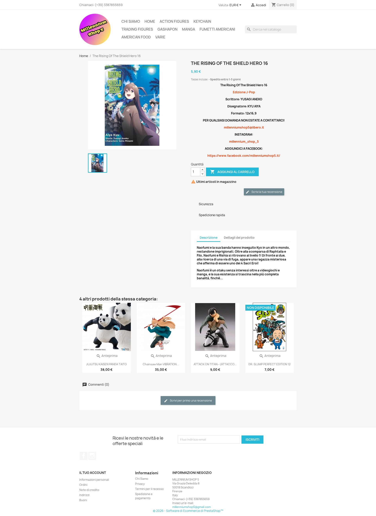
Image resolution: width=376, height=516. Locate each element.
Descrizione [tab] (208, 238)
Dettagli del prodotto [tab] (239, 238)
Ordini (83, 485)
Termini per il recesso (149, 489)
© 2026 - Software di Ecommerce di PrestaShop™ (188, 511)
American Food (136, 37)
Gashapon (167, 29)
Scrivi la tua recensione (266, 192)
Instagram (92, 456)
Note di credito (89, 490)
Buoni (83, 500)
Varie (160, 37)
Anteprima (107, 356)
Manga (188, 29)
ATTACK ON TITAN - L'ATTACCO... (215, 364)
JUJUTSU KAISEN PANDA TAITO (106, 364)
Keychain (202, 21)
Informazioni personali (94, 480)
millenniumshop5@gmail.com (191, 507)
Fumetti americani (217, 29)
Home (150, 21)
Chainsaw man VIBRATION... (161, 364)
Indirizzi (84, 495)
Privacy (140, 484)
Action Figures (174, 21)
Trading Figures (137, 29)
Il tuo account (92, 473)
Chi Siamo (130, 21)
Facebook (84, 456)
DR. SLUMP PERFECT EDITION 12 (269, 364)
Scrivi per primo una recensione (190, 400)
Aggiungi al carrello (232, 171)
